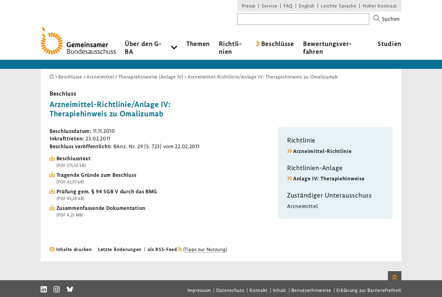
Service (270, 6)
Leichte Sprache (339, 6)
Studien (389, 43)
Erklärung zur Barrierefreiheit (368, 290)
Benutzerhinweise (311, 290)
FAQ (288, 6)
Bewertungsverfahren (327, 47)
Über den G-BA (143, 47)
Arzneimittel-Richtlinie (322, 151)
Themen (198, 43)
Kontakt (259, 290)
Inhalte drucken (74, 249)
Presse (249, 6)
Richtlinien (230, 47)
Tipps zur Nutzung (205, 249)
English (307, 6)
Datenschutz (230, 290)
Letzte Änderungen (120, 249)
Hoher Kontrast (380, 6)
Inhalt (279, 290)
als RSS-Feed (162, 249)
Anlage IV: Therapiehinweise (328, 178)
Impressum (199, 290)
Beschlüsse (277, 43)
